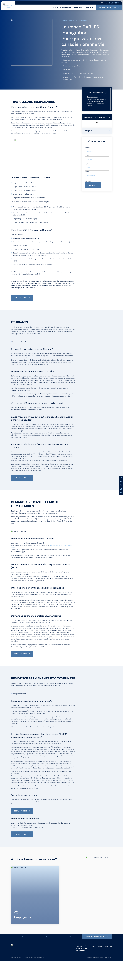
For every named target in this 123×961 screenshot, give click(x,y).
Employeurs (78, 7)
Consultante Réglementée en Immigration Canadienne (27, 957)
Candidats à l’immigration (61, 7)
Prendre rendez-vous (109, 7)
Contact (89, 7)
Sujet (86, 163)
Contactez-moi (95, 92)
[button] (109, 117)
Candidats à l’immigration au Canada (81, 948)
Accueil (64, 20)
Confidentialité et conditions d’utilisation (99, 957)
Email (87, 155)
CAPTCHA (88, 181)
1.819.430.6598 (113, 3)
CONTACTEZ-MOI (21, 298)
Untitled (87, 147)
